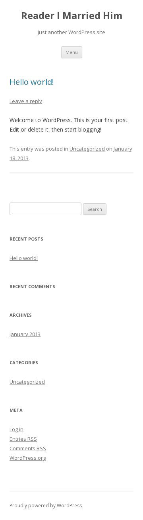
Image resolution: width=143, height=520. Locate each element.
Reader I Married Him (71, 16)
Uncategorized (87, 148)
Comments (28, 448)
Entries (23, 438)
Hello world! (32, 81)
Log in (16, 429)
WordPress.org (28, 457)
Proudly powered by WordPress (46, 505)
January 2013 (25, 334)
